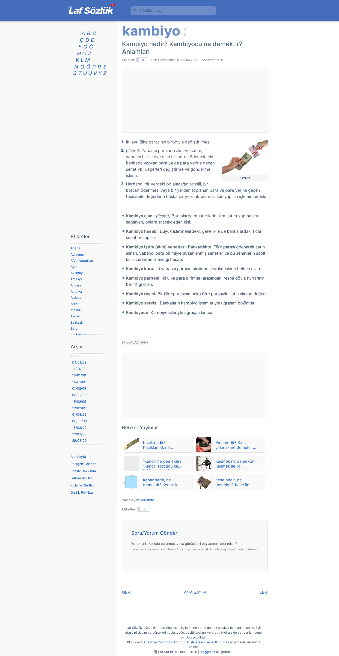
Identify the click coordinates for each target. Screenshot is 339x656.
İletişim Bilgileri (81, 478)
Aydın (75, 316)
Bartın (75, 328)
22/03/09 (79, 434)
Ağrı (74, 266)
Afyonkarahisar (82, 260)
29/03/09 (79, 440)
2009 (75, 357)
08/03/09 (79, 421)
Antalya (76, 291)
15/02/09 (79, 401)
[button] (196, 534)
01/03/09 (79, 414)
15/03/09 (79, 427)
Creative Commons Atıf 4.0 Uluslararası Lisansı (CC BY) (185, 642)
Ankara (76, 285)
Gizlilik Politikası (82, 492)
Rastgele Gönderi (83, 464)
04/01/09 (79, 362)
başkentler (78, 335)
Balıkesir (77, 322)
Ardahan (77, 297)
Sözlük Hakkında (83, 471)
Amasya (77, 279)
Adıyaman (78, 254)
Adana (75, 248)
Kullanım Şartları (83, 485)
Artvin (75, 304)
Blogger (205, 652)
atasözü (77, 310)
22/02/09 (79, 408)
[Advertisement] (195, 100)
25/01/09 (79, 382)
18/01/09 (79, 375)
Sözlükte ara (150, 10)
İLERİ (263, 592)
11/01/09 (79, 369)
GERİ (126, 592)
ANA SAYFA (195, 592)
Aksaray (77, 273)
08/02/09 (79, 395)
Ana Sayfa (78, 457)
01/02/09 (79, 388)
